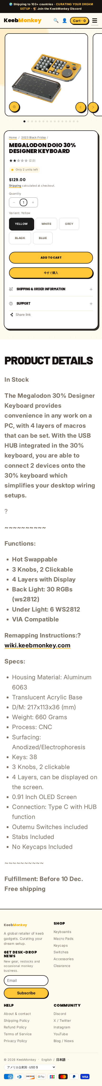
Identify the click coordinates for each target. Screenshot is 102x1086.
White (46, 224)
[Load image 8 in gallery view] (51, 121)
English (47, 1059)
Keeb (22, 20)
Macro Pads (64, 938)
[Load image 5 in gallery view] (39, 121)
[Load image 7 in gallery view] (47, 121)
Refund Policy (15, 1027)
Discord (60, 1014)
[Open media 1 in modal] (14, 107)
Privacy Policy (15, 1041)
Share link (23, 314)
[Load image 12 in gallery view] (66, 121)
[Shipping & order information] (91, 289)
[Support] (91, 303)
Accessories (64, 959)
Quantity (15, 193)
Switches (61, 952)
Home (13, 137)
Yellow (21, 224)
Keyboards (62, 932)
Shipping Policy (16, 1020)
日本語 (60, 1059)
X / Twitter (62, 1020)
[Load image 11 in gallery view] (62, 121)
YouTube (61, 1034)
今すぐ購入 (51, 273)
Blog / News (64, 1041)
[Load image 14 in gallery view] (73, 121)
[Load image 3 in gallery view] (32, 121)
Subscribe (26, 993)
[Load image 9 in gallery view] (54, 121)
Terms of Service (18, 1034)
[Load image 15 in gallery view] (77, 121)
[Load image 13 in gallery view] (70, 121)
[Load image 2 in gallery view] (28, 121)
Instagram (62, 1027)
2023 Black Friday (33, 137)
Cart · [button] (79, 21)
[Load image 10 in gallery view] (58, 121)
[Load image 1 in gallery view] (24, 121)
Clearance (62, 966)
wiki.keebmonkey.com (37, 645)
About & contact (17, 1014)
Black (20, 238)
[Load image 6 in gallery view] (43, 121)
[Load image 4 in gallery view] (35, 121)
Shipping (15, 185)
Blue (43, 238)
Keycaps (61, 945)
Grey (69, 224)
